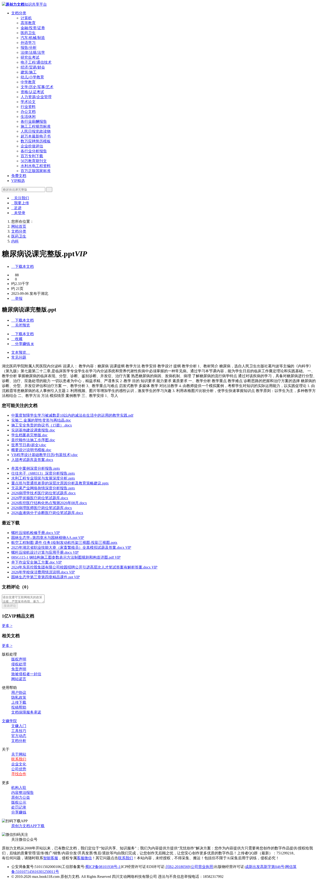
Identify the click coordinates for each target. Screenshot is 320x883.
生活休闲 (28, 117)
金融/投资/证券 (33, 28)
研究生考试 (30, 57)
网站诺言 (18, 679)
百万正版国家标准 (36, 171)
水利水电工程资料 (36, 166)
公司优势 (18, 769)
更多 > (7, 626)
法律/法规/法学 (33, 52)
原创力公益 (20, 797)
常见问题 (18, 357)
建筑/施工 (29, 72)
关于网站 (18, 754)
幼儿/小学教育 (32, 77)
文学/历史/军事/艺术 (37, 87)
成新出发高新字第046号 (264, 867)
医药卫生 (28, 33)
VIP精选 (18, 181)
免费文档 (18, 176)
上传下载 (18, 702)
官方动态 (18, 736)
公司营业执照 (202, 867)
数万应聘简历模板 (36, 141)
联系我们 (18, 759)
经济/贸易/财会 (33, 67)
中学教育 (28, 82)
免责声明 (18, 669)
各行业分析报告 (34, 151)
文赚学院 (9, 721)
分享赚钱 (18, 812)
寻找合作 (18, 774)
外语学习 (28, 43)
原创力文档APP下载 (28, 826)
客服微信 (84, 858)
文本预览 (20, 352)
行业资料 (28, 107)
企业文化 (18, 764)
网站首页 (18, 226)
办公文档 (28, 112)
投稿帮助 (18, 707)
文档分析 (18, 741)
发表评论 (10, 605)
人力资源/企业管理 (36, 97)
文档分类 (18, 13)
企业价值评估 (32, 146)
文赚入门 (18, 726)
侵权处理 (18, 664)
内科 (15, 241)
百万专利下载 (32, 156)
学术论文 (28, 102)
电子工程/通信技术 (36, 62)
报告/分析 (29, 48)
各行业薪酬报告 (34, 121)
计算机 (26, 18)
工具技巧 (18, 731)
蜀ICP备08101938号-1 (102, 867)
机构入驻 (18, 788)
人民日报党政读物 (36, 131)
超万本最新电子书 (36, 136)
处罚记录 (18, 807)
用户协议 (18, 693)
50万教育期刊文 (34, 161)
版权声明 (18, 659)
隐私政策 (18, 697)
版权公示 (18, 802)
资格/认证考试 (32, 92)
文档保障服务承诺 (26, 712)
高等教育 (28, 23)
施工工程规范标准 (36, 126)
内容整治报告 (22, 793)
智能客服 (50, 858)
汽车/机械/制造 (33, 38)
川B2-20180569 (177, 867)
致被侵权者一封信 (26, 674)
